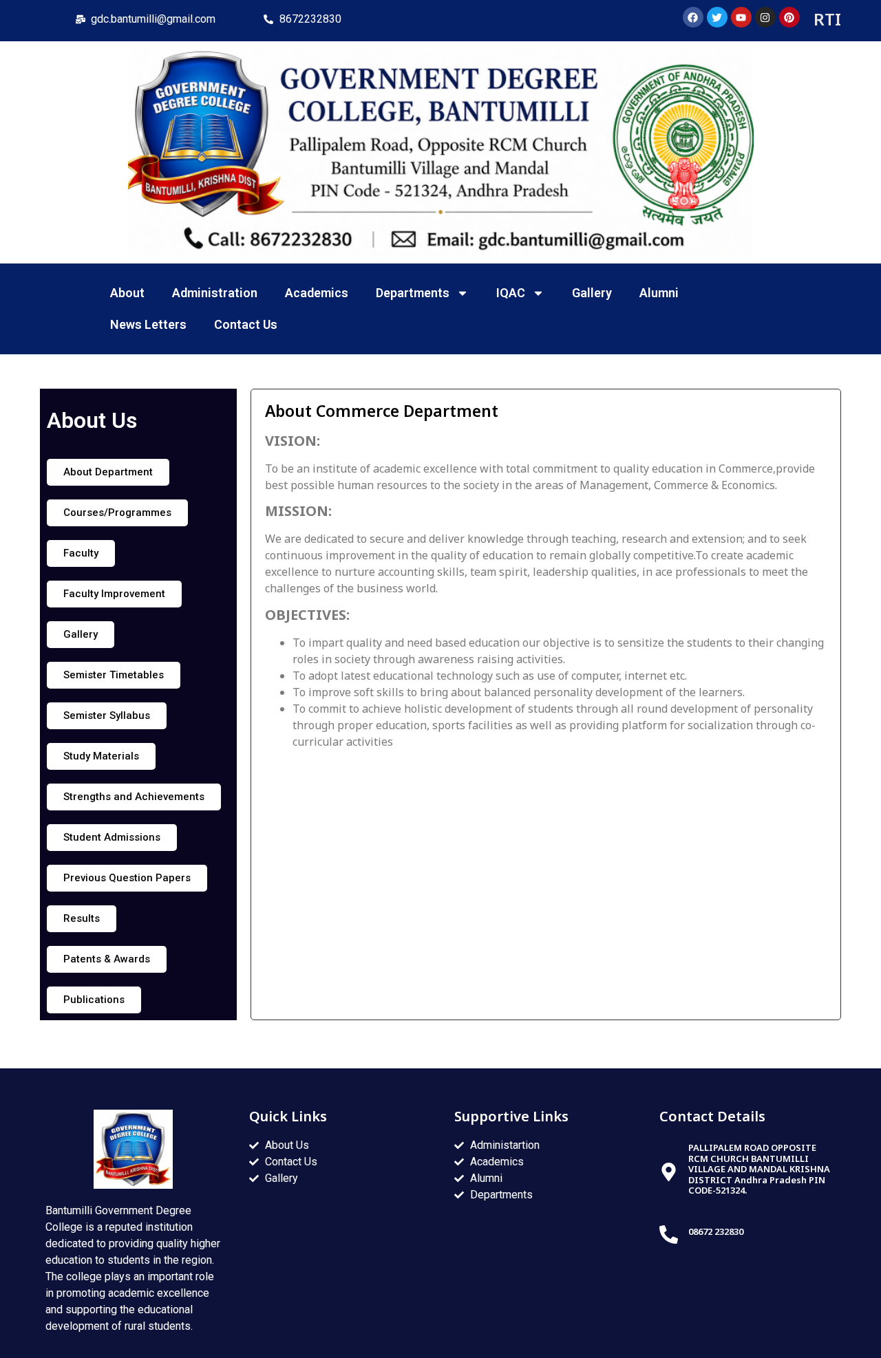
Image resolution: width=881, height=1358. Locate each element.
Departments (412, 292)
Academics (316, 292)
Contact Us (245, 324)
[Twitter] (717, 17)
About (127, 292)
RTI (827, 19)
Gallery (592, 292)
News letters (148, 324)
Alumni (659, 292)
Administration (214, 292)
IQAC (510, 292)
